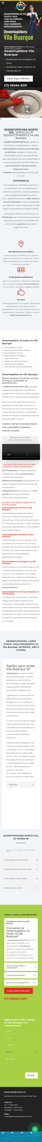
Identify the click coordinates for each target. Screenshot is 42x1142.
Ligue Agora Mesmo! (18, 79)
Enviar (31, 1075)
